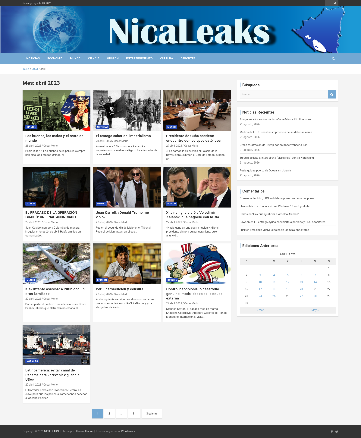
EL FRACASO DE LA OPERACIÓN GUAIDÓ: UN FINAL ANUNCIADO (51, 214)
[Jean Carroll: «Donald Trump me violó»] (127, 187)
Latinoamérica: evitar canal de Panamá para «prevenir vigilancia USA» (52, 375)
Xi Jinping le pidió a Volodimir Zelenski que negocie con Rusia (192, 214)
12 (287, 282)
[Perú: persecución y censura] (127, 263)
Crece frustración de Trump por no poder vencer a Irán (273, 145)
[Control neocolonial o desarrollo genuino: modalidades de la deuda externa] (197, 263)
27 (301, 296)
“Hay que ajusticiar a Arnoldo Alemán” (275, 214)
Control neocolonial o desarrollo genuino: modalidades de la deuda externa (194, 293)
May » (315, 310)
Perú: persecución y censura (119, 289)
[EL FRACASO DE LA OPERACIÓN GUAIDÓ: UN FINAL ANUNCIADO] (56, 187)
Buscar (332, 94)
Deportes (188, 58)
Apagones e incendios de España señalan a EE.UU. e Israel (275, 119)
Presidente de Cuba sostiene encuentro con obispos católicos (193, 138)
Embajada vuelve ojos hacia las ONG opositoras (279, 230)
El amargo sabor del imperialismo (123, 136)
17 (260, 289)
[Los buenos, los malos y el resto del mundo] (56, 110)
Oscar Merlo (50, 145)
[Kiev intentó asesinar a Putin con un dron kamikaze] (56, 263)
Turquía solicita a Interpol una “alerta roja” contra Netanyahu (277, 157)
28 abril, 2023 (33, 145)
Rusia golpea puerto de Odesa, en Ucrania (265, 170)
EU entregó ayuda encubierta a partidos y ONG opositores (289, 222)
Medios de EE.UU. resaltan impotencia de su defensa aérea (276, 132)
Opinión (113, 58)
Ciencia (93, 58)
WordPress (128, 431)
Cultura (166, 58)
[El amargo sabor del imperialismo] (127, 110)
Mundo (75, 58)
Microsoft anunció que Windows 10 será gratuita (279, 206)
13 (301, 282)
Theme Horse (84, 431)
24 (260, 296)
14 (315, 282)
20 (301, 289)
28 (315, 296)
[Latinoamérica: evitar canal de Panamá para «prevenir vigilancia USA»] (56, 344)
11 (134, 413)
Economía (55, 58)
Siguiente (152, 413)
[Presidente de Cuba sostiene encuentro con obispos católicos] (197, 110)
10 (260, 282)
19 (287, 289)
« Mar (260, 310)
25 (273, 296)
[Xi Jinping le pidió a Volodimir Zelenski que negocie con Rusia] (197, 187)
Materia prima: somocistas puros (293, 198)
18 (273, 289)
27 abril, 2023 (174, 145)
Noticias (33, 58)
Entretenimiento (139, 58)
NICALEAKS (51, 431)
